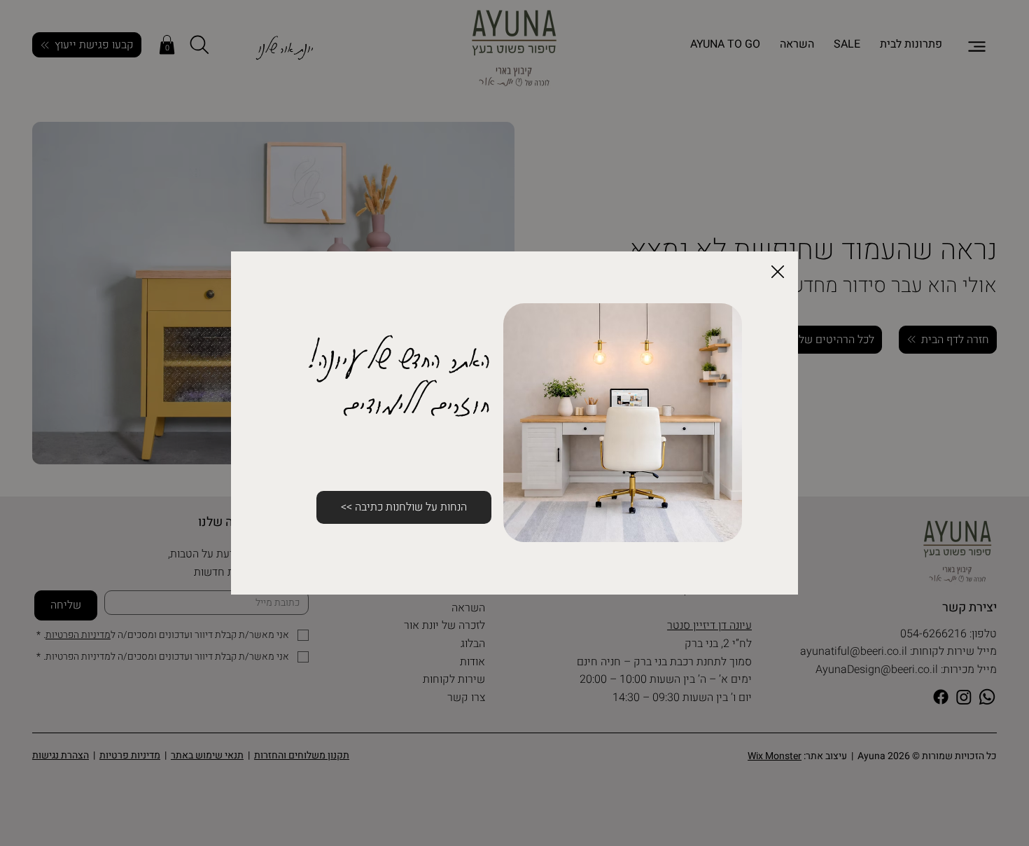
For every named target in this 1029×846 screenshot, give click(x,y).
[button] (777, 272)
